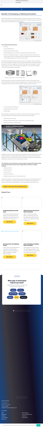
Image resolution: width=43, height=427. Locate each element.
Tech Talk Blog (4, 417)
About (2, 412)
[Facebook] (20, 397)
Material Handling (13, 293)
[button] (21, 9)
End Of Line (20, 290)
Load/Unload (21, 293)
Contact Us (24, 415)
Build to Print (23, 297)
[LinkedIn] (25, 397)
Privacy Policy (25, 417)
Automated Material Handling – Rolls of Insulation (32, 244)
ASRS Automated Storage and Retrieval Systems (31, 211)
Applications (4, 414)
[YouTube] (23, 397)
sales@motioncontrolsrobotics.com (9, 407)
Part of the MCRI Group (27, 414)
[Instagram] (17, 397)
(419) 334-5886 (4, 406)
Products (3, 415)
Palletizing (13, 290)
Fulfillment (10, 297)
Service (16, 297)
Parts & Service (25, 412)
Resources (3, 419)
